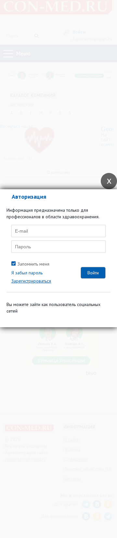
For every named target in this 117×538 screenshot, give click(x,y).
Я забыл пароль (27, 273)
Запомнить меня (33, 264)
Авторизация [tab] (29, 196)
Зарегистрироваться (31, 281)
